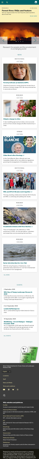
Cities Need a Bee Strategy (13, 155)
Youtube (4, 389)
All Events (7, 336)
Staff (4, 379)
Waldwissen (6, 442)
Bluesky (13, 389)
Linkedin (8, 389)
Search (7, 2)
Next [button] (35, 40)
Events (19, 285)
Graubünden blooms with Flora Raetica (17, 226)
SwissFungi (6, 427)
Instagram (17, 389)
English (5, 371)
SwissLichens (7, 433)
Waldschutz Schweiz (8, 438)
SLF (4, 395)
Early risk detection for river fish (15, 263)
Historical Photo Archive (10, 410)
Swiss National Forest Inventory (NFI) (13, 416)
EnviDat (5, 405)
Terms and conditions (9, 386)
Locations (6, 376)
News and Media (7, 383)
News (20, 55)
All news (7, 275)
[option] (19, 13)
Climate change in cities (11, 119)
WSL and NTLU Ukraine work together (17, 192)
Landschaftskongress (12, 309)
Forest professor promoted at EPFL (16, 83)
